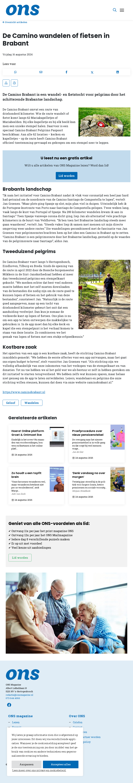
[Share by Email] (41, 72)
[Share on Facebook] (66, 72)
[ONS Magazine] (23, 9)
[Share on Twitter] (92, 72)
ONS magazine (20, 716)
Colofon (75, 722)
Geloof (10, 403)
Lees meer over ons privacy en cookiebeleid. (39, 770)
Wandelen (31, 403)
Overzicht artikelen (16, 22)
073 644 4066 (13, 698)
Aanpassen (27, 764)
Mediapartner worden (85, 737)
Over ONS (77, 716)
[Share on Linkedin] (117, 72)
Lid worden (67, 176)
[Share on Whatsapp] (15, 72)
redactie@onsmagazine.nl (19, 694)
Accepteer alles (60, 764)
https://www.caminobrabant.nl (24, 392)
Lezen (14, 722)
